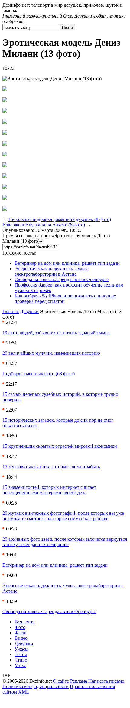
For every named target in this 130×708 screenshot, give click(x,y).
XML (23, 691)
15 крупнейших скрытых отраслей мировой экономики (59, 446)
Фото (20, 627)
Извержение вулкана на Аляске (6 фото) (43, 224)
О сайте (61, 681)
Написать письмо (106, 681)
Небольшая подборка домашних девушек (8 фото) (59, 219)
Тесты (21, 654)
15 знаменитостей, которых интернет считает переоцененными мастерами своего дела (49, 490)
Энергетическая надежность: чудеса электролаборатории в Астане (52, 271)
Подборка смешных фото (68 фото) (38, 373)
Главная (10, 311)
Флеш (20, 632)
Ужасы (21, 649)
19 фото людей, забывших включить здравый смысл (56, 332)
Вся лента (25, 621)
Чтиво (21, 659)
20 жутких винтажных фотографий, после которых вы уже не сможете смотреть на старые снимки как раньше (63, 516)
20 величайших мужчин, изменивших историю (51, 353)
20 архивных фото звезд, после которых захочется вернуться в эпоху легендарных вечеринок (64, 542)
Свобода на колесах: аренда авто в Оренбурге (62, 279)
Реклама (78, 681)
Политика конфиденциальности (35, 686)
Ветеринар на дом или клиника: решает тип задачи (67, 263)
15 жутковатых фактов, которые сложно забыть (51, 466)
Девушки (29, 311)
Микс (20, 665)
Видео (21, 638)
